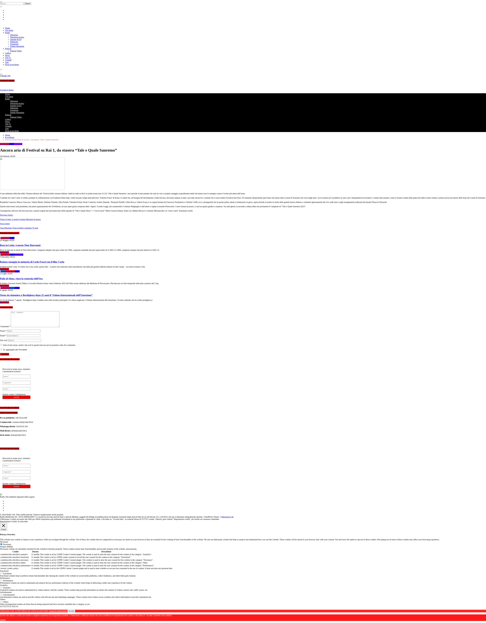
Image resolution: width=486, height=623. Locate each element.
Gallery (8, 53)
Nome (3, 331)
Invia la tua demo (12, 64)
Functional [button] (4, 571)
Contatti (8, 60)
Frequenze (14, 44)
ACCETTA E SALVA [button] (9, 606)
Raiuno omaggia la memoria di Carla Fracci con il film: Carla (32, 262)
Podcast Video (16, 51)
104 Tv (8, 58)
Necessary (7, 544)
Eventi (3, 271)
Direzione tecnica (17, 37)
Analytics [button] (4, 585)
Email (3, 335)
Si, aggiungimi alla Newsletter (15, 350)
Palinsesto (14, 42)
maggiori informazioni (58, 611)
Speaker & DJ (15, 39)
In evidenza (4, 144)
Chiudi (2, 620)
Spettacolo (18, 144)
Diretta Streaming (17, 46)
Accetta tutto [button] (23, 521)
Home (7, 28)
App (7, 62)
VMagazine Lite (227, 517)
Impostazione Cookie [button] (8, 521)
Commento (5, 326)
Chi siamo (9, 30)
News (7, 55)
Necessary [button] (4, 542)
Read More (4, 252)
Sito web (3, 340)
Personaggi (18, 255)
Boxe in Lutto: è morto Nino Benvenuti (20, 245)
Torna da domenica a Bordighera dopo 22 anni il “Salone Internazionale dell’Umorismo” (46, 295)
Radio (7, 33)
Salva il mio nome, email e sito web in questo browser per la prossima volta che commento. (39, 345)
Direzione (14, 35)
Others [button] (2, 599)
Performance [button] (5, 578)
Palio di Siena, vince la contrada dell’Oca (21, 278)
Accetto (71, 611)
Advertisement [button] (6, 592)
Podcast (8, 49)
